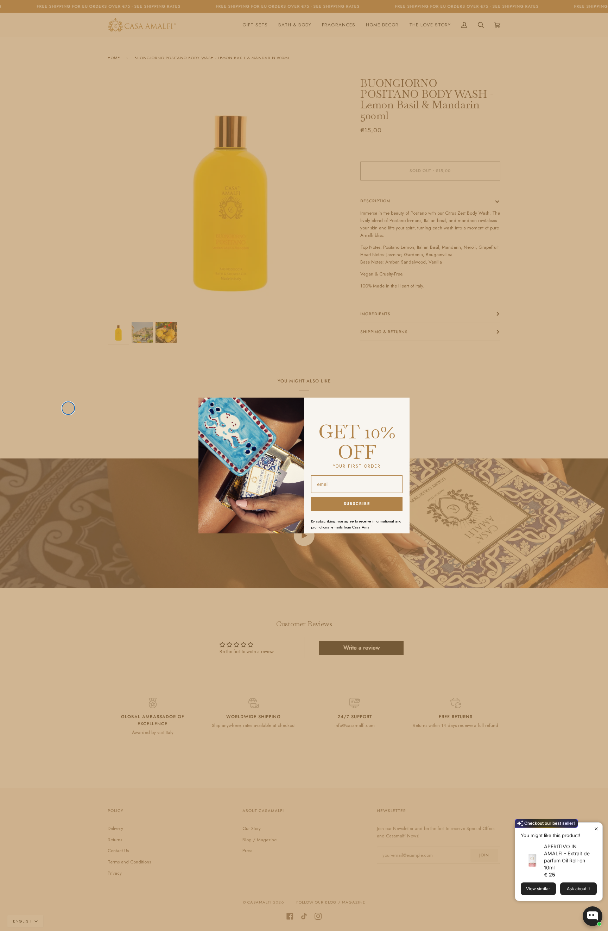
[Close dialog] (68, 408)
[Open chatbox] (592, 916)
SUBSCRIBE (357, 503)
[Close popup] (596, 829)
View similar (538, 888)
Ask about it (578, 888)
